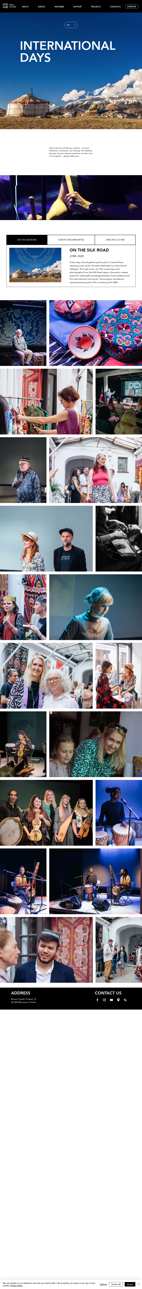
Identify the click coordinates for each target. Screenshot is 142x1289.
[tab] (27, 240)
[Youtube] (111, 999)
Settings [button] (103, 1284)
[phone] (125, 999)
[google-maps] (118, 999)
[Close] (138, 1284)
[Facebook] (97, 999)
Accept (130, 1284)
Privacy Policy (17, 1285)
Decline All (116, 1284)
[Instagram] (104, 999)
